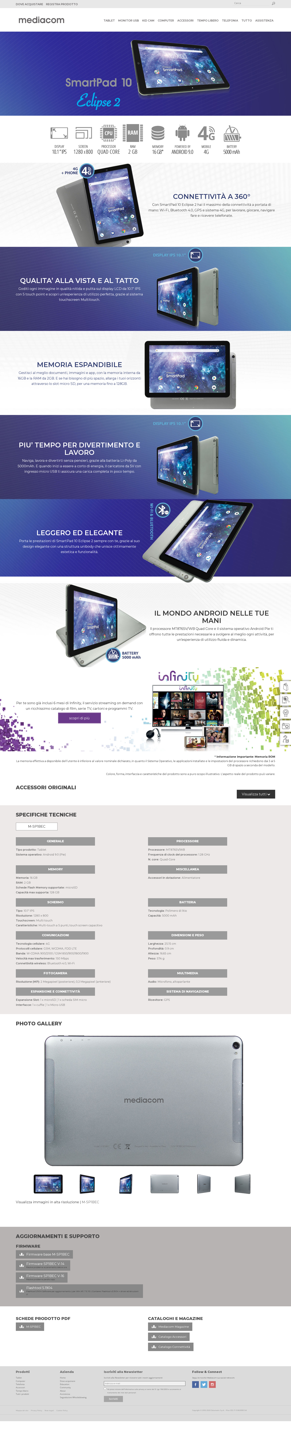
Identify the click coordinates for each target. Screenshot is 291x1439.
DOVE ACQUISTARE (29, 4)
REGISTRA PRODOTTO (62, 4)
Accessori (185, 20)
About (63, 1390)
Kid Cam (148, 20)
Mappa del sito (22, 1410)
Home (63, 1377)
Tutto (246, 20)
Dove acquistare (67, 1381)
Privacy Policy (36, 1410)
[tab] (37, 827)
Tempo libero (208, 20)
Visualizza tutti (254, 794)
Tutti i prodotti (22, 1394)
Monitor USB (128, 20)
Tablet (109, 20)
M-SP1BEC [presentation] (36, 826)
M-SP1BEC (90, 1202)
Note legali (49, 1410)
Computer (166, 20)
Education (64, 1384)
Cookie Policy (62, 1410)
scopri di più (79, 718)
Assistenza (264, 20)
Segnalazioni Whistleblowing (73, 1397)
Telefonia (230, 20)
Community (65, 1387)
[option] (145, 1101)
